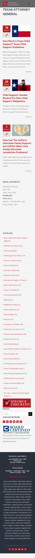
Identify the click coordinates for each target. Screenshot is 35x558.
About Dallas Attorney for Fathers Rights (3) (16, 239)
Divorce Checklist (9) (11, 265)
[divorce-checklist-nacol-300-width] (17, 399)
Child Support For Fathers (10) (14, 256)
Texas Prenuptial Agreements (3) (15, 373)
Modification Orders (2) (12, 305)
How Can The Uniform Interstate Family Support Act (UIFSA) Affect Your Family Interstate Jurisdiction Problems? (17, 146)
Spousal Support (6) (11, 354)
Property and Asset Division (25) (15, 334)
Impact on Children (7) (12, 290)
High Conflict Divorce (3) (12, 285)
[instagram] (11, 421)
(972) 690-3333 (17, 465)
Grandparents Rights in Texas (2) (15, 280)
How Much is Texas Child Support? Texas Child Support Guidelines (16, 44)
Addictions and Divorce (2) (13, 246)
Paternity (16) (8, 319)
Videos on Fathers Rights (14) (14, 383)
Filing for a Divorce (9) (11, 275)
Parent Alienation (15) (11, 310)
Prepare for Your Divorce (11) (14, 329)
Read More (28, 72)
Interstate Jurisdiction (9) (12, 295)
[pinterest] (21, 421)
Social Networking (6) (11, 344)
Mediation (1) (8, 300)
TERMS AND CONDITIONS (17, 476)
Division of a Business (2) (12, 261)
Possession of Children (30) (13, 324)
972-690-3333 (7, 196)
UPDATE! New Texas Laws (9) (14, 378)
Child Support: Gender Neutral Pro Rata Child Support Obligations (15, 98)
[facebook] (4, 421)
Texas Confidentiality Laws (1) (14, 369)
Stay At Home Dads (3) (12, 359)
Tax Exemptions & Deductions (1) (15, 364)
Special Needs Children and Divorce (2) (17, 349)
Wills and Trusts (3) (10, 388)
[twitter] (7, 421)
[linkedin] (17, 421)
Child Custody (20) (10, 251)
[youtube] (14, 421)
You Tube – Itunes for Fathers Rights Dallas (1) (16, 394)
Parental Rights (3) (10, 315)
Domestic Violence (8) (11, 270)
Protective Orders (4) (11, 339)
